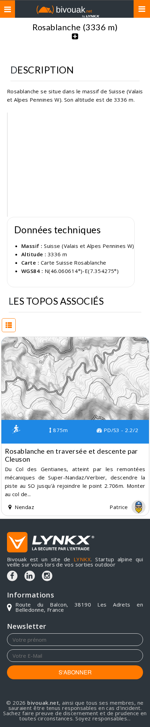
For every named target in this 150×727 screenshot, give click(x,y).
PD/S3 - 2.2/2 (120, 430)
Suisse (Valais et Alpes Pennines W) (89, 245)
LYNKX (82, 559)
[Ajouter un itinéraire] (75, 40)
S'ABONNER (75, 672)
